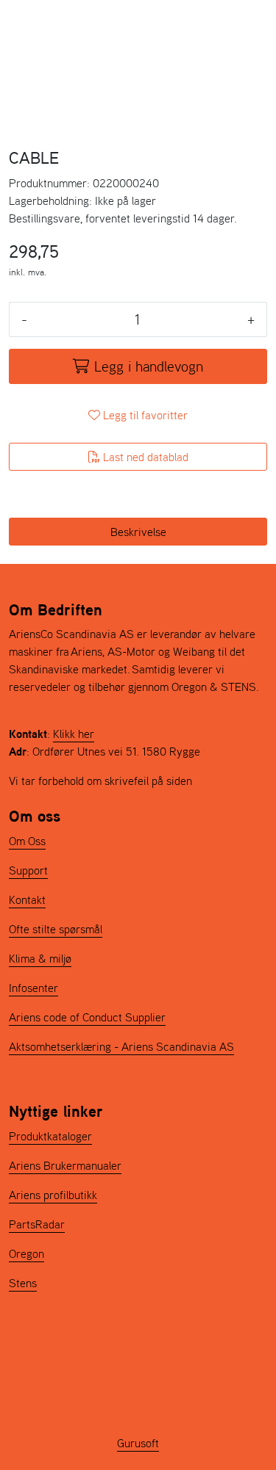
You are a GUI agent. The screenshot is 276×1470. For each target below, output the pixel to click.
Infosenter (33, 987)
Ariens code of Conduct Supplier (87, 1017)
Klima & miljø (40, 958)
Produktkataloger (50, 1136)
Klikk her (73, 733)
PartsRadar (37, 1224)
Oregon (26, 1253)
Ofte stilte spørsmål (55, 929)
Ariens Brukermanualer (65, 1165)
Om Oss (27, 841)
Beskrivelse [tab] (138, 531)
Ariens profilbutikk (53, 1194)
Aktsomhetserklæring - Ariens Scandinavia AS (121, 1046)
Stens (23, 1283)
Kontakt (27, 899)
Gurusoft (138, 1443)
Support (28, 870)
